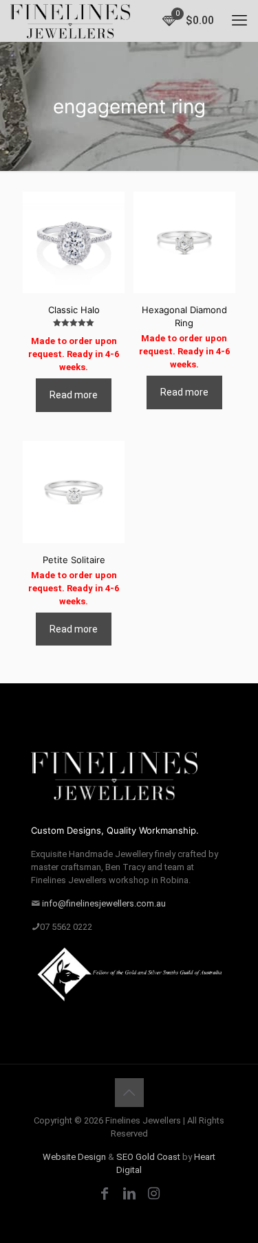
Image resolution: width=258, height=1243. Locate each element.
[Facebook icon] (104, 1193)
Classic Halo (74, 309)
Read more (74, 394)
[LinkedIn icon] (129, 1193)
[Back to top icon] (129, 1092)
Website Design (74, 1157)
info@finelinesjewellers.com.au (104, 903)
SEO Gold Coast (148, 1157)
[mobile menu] (239, 20)
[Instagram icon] (154, 1193)
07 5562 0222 (66, 927)
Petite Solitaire (74, 559)
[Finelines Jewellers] (70, 20)
